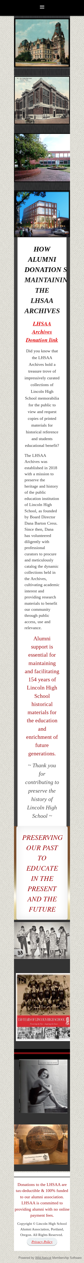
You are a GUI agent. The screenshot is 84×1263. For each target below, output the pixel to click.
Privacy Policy (42, 1241)
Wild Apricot (43, 1258)
